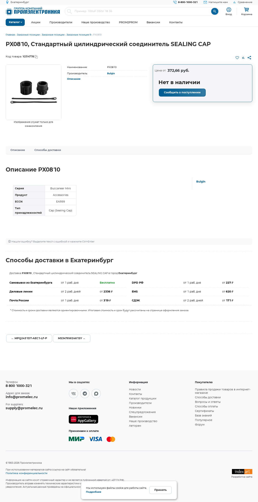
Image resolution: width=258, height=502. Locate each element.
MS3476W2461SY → (71, 338)
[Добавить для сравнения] (243, 57)
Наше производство (143, 421)
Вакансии (135, 416)
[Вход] (228, 9)
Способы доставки (47, 150)
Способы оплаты (206, 406)
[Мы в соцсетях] (73, 393)
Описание (73, 79)
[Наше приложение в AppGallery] (97, 419)
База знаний (203, 415)
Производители (140, 403)
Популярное (203, 420)
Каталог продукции (142, 398)
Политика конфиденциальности (26, 473)
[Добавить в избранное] (237, 57)
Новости (135, 389)
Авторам (135, 426)
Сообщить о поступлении (182, 92)
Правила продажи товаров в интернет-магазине (222, 391)
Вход (229, 14)
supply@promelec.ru (24, 408)
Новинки (135, 407)
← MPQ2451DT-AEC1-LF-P (29, 338)
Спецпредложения (142, 412)
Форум (200, 424)
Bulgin (111, 73)
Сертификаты (204, 411)
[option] (33, 92)
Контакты (135, 394)
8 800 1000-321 (19, 386)
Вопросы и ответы (208, 402)
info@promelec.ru (22, 397)
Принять (160, 490)
